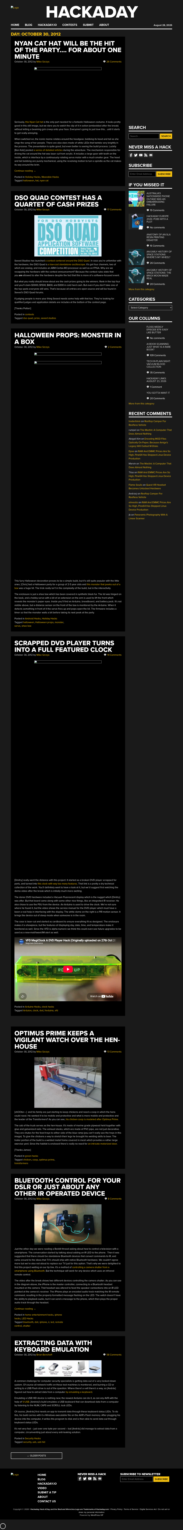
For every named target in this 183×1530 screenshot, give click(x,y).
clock (35, 1010)
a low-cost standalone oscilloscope (66, 264)
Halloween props (44, 622)
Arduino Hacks (33, 1006)
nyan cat (44, 180)
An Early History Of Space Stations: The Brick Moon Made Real (159, 274)
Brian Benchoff (44, 1354)
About (104, 25)
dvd (41, 1010)
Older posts (36, 1455)
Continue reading (25, 170)
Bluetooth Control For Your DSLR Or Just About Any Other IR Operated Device (67, 1187)
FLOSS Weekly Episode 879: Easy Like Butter (157, 329)
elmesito (133, 502)
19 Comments (156, 210)
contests (29, 314)
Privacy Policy (116, 1509)
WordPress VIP (97, 1515)
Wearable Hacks (50, 177)
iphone (43, 1322)
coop (35, 1159)
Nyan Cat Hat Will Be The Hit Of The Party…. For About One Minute (67, 50)
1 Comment (155, 386)
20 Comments (157, 284)
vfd (56, 1010)
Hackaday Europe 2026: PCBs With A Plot (158, 219)
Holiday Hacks (32, 177)
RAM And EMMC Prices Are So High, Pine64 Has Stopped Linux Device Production (150, 455)
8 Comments (114, 1198)
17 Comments (114, 209)
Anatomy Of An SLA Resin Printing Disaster (159, 237)
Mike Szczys (42, 61)
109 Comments (157, 355)
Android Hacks (33, 618)
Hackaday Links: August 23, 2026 (156, 380)
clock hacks (48, 1006)
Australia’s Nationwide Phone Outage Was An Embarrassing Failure (158, 199)
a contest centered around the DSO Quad (67, 260)
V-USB (25, 1401)
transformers (21, 1163)
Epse (131, 451)
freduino (49, 1010)
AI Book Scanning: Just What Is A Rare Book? (159, 347)
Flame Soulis (135, 484)
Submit (88, 25)
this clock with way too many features (57, 883)
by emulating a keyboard (79, 1392)
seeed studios (48, 318)
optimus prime (46, 1159)
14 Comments (114, 654)
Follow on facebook (131, 155)
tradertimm (135, 421)
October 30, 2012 (23, 61)
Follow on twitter (136, 155)
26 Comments (114, 61)
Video (42, 1488)
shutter (26, 1325)
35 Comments (157, 372)
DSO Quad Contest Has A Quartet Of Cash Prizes (58, 201)
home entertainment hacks (39, 1314)
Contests (69, 25)
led (52, 1322)
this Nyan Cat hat (34, 122)
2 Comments (114, 347)
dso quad (28, 318)
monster (59, 622)
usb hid (41, 1442)
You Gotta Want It (158, 392)
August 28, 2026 (163, 25)
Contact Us (47, 1501)
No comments (157, 227)
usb (34, 1442)
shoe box (26, 625)
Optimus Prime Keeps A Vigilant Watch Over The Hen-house (67, 1039)
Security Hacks (33, 1438)
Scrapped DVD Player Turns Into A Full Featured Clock (64, 646)
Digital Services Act (148, 1509)
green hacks (31, 1155)
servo (17, 625)
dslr (36, 1322)
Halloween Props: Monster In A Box (67, 338)
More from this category (141, 289)
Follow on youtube (141, 155)
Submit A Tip (47, 1492)
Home (15, 25)
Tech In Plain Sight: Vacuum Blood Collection (159, 364)
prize (37, 318)
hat (37, 180)
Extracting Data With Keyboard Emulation (53, 1346)
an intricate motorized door (102, 1143)
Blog (28, 25)
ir (48, 1322)
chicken (27, 1159)
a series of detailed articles (48, 150)
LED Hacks (27, 1318)
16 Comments (156, 245)
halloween (28, 180)
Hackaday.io (47, 25)
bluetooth (28, 1322)
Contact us (151, 155)
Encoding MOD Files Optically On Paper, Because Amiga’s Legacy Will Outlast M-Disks (148, 442)
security (27, 1442)
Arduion (27, 1010)
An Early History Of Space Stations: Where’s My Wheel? (159, 254)
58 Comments (114, 1354)
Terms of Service (131, 1509)
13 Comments (114, 1051)
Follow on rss (146, 155)
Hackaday (92, 12)
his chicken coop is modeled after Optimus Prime (92, 1119)
